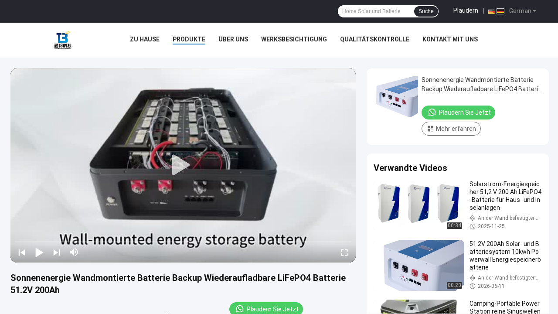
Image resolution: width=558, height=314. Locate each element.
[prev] (22, 252)
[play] (183, 165)
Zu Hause (145, 39)
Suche (426, 11)
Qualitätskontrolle (374, 39)
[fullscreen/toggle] (344, 252)
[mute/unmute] (74, 252)
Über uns (233, 39)
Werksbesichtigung (294, 39)
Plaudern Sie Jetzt (465, 112)
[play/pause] (39, 252)
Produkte (189, 39)
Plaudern (465, 10)
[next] (56, 252)
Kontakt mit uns (450, 39)
